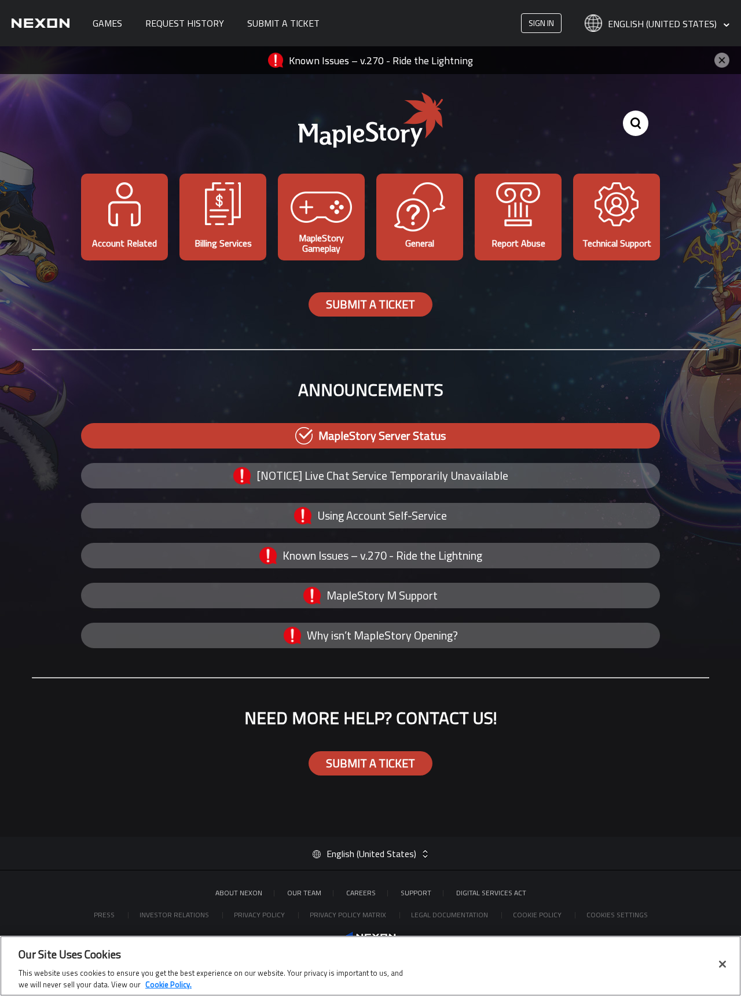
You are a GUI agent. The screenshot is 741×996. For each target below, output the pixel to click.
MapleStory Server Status (382, 435)
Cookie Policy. (168, 984)
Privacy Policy (260, 914)
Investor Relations (175, 914)
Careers (361, 892)
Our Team (304, 892)
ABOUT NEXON (238, 892)
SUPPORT (416, 892)
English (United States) (663, 24)
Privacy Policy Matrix (349, 914)
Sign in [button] (541, 23)
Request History (184, 23)
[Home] (40, 23)
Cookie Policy (538, 914)
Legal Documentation (450, 914)
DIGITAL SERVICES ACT (491, 892)
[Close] (722, 964)
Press (105, 914)
